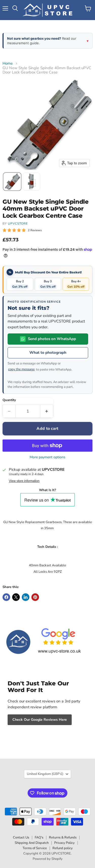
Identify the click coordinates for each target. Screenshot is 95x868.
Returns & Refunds (63, 837)
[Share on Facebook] (6, 597)
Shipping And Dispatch (32, 843)
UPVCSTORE (18, 224)
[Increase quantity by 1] (46, 411)
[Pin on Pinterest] (35, 597)
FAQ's (39, 837)
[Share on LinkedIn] (25, 597)
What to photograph (47, 352)
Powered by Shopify (48, 859)
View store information (24, 481)
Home (8, 63)
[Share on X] (16, 597)
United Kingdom (45, 774)
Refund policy (62, 848)
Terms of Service (35, 848)
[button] (12, 181)
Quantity (9, 400)
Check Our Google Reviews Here (39, 719)
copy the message (21, 369)
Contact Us (21, 837)
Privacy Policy (64, 843)
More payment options (47, 457)
